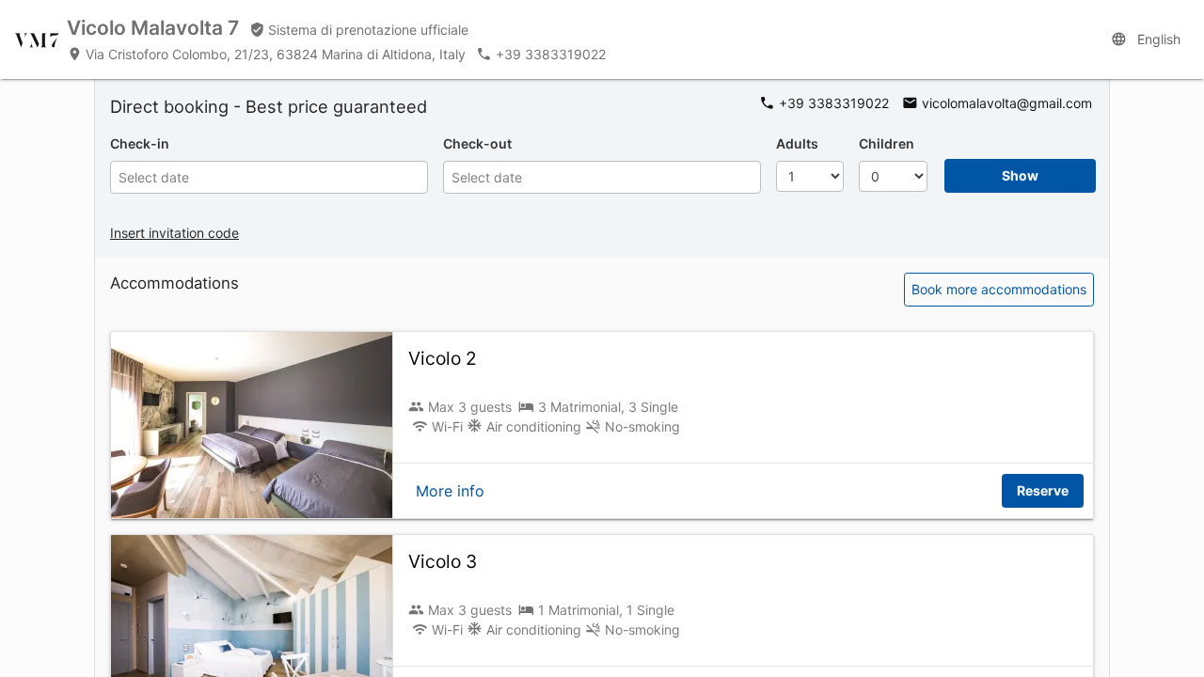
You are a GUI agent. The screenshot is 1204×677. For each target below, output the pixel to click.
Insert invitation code (174, 233)
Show (1020, 175)
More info (450, 490)
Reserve (1043, 490)
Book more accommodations (998, 289)
